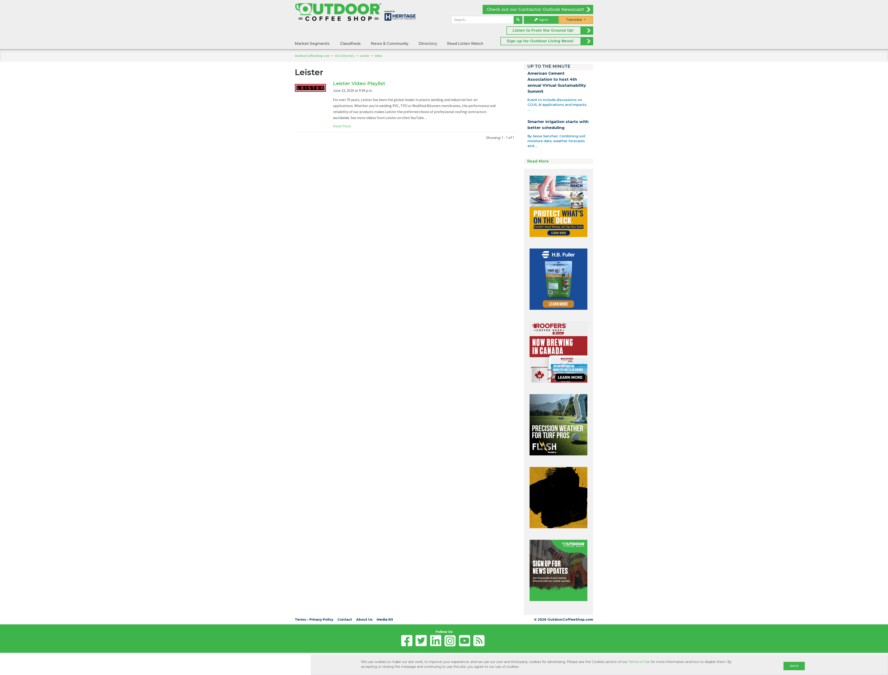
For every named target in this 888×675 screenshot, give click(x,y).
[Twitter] (421, 640)
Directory (428, 43)
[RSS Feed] (478, 640)
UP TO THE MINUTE (548, 66)
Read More (342, 126)
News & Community (389, 43)
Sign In (543, 20)
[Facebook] (406, 640)
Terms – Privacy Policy (314, 619)
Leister (365, 56)
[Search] (518, 20)
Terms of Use (639, 662)
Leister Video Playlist (359, 83)
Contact (344, 619)
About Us (364, 619)
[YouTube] (464, 640)
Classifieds (350, 43)
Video (378, 56)
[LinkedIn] (435, 640)
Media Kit (385, 619)
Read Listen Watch (465, 43)
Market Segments (312, 43)
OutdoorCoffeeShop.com (312, 56)
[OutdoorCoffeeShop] (355, 12)
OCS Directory (345, 56)
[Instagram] (450, 640)
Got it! (794, 666)
